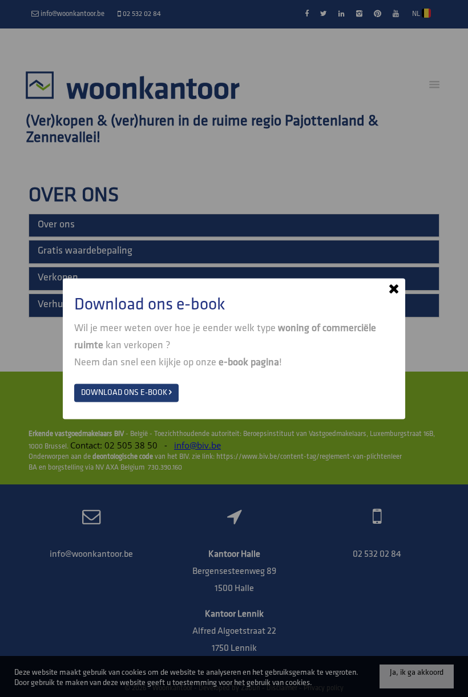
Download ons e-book (125, 392)
